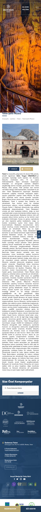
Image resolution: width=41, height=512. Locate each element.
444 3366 (25, 9)
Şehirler (12, 119)
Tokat (19, 119)
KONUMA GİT (10, 467)
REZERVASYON (10, 509)
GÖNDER (20, 393)
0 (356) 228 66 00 (10, 456)
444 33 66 (8, 462)
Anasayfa (5, 119)
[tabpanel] (20, 56)
